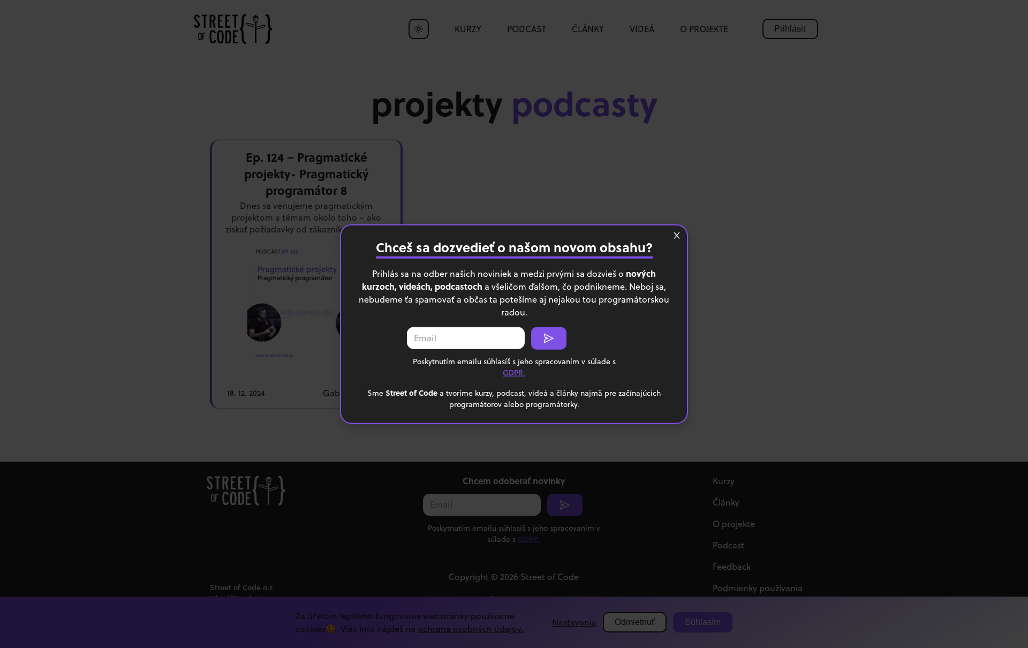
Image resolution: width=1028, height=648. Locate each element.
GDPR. (514, 372)
